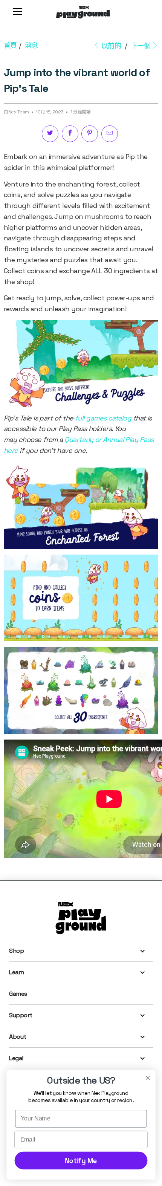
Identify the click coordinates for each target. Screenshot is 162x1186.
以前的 (111, 45)
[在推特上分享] (50, 133)
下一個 (141, 45)
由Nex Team (16, 112)
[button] (15, 11)
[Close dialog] (148, 1078)
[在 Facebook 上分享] (70, 133)
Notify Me (81, 1160)
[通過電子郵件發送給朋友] (109, 133)
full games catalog (103, 418)
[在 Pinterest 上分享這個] (89, 133)
